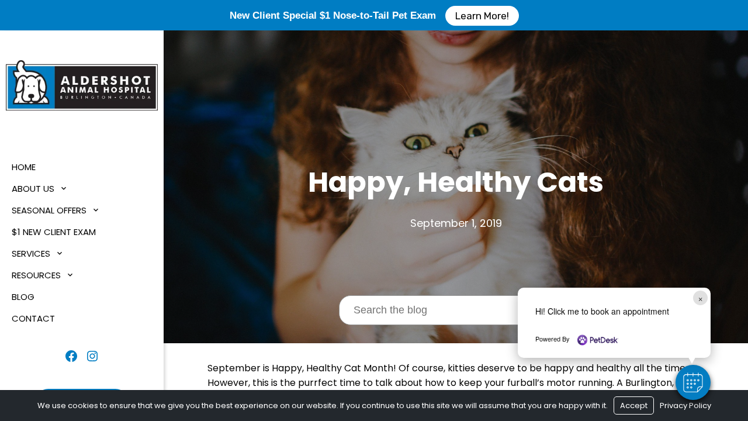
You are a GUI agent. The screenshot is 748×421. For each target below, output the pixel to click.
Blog (23, 297)
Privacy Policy (685, 405)
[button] (693, 382)
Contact (33, 318)
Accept (633, 405)
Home (24, 167)
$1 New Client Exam (54, 232)
